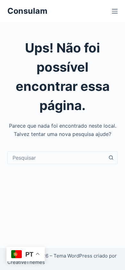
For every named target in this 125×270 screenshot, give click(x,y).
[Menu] (115, 11)
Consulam (27, 11)
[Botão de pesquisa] (111, 158)
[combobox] (56, 157)
